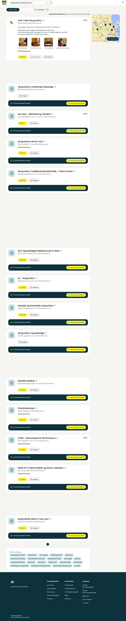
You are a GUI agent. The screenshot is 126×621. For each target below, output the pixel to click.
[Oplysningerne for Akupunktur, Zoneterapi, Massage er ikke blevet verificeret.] (55, 87)
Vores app (85, 603)
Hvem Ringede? (87, 599)
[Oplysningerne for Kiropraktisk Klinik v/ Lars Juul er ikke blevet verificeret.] (50, 519)
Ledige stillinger (51, 588)
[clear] (47, 3)
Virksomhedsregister (53, 595)
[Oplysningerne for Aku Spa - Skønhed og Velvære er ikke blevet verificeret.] (52, 114)
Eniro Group (50, 585)
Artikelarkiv (68, 599)
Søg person (85, 596)
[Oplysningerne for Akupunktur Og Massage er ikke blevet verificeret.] (46, 333)
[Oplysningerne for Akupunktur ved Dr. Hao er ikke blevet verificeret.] (44, 141)
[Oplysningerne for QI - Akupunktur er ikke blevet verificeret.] (36, 278)
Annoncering (51, 592)
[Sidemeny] (123, 2)
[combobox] (28, 3)
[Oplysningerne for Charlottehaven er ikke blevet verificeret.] (36, 408)
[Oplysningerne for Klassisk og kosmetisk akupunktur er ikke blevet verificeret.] (55, 306)
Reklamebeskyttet (24, 51)
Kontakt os (50, 599)
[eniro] (4, 3)
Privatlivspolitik (69, 585)
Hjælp (66, 595)
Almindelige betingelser (72, 592)
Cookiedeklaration (70, 588)
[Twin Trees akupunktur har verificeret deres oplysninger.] (43, 20)
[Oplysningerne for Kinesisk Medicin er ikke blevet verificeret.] (36, 381)
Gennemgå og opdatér (77, 103)
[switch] (47, 10)
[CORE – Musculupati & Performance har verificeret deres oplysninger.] (57, 438)
